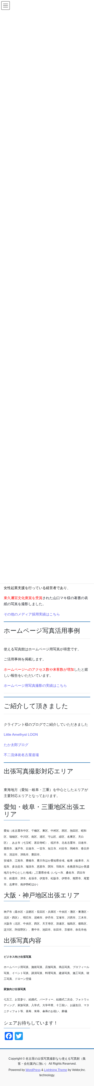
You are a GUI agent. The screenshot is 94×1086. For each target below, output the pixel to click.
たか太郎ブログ (16, 745)
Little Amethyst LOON (21, 734)
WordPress (33, 1070)
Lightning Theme (55, 1070)
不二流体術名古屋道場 (21, 755)
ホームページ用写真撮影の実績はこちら (35, 685)
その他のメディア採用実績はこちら (32, 614)
